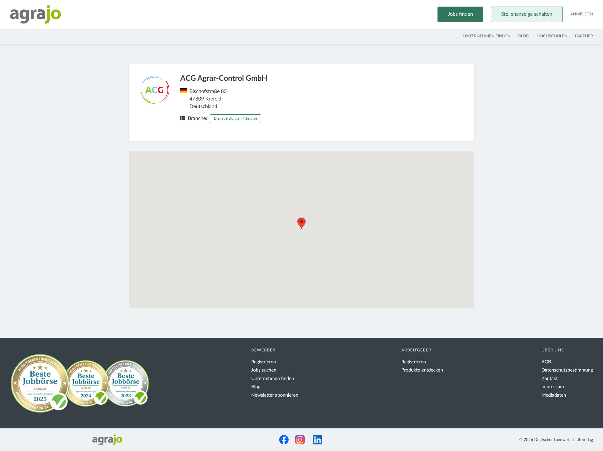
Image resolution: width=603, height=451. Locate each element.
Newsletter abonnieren (274, 395)
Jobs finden (460, 14)
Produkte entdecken (422, 370)
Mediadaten (553, 395)
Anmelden (581, 14)
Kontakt (549, 378)
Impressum (552, 386)
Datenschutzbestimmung (567, 370)
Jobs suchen (263, 370)
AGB (546, 362)
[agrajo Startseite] (35, 14)
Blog (523, 36)
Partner (584, 36)
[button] (301, 223)
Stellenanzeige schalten (526, 14)
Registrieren (263, 362)
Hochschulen (552, 36)
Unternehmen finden (487, 36)
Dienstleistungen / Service (235, 119)
